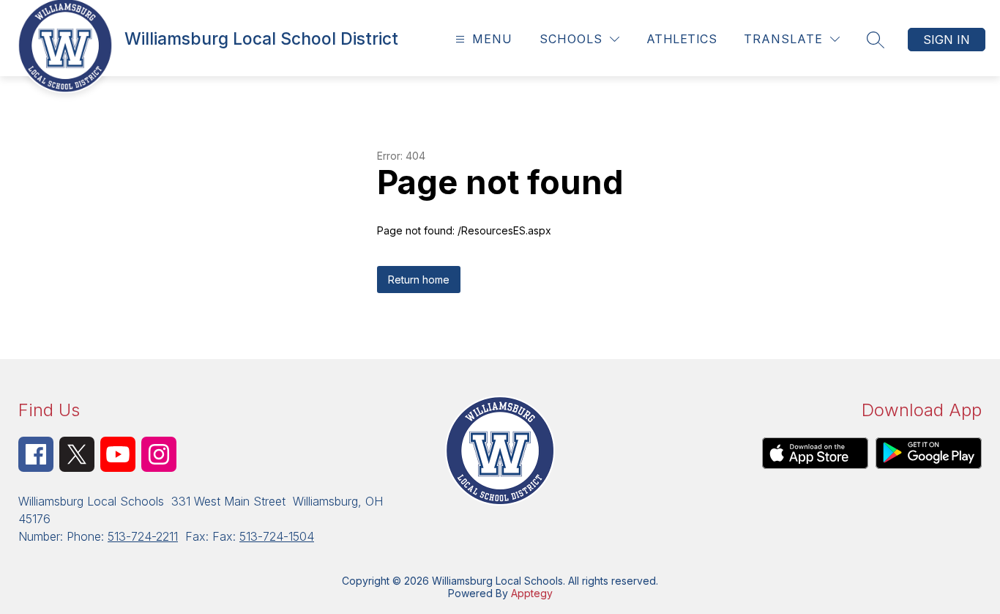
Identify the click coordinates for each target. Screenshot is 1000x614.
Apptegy (532, 593)
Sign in (946, 39)
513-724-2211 (143, 536)
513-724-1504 (276, 536)
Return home (418, 279)
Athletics (681, 39)
